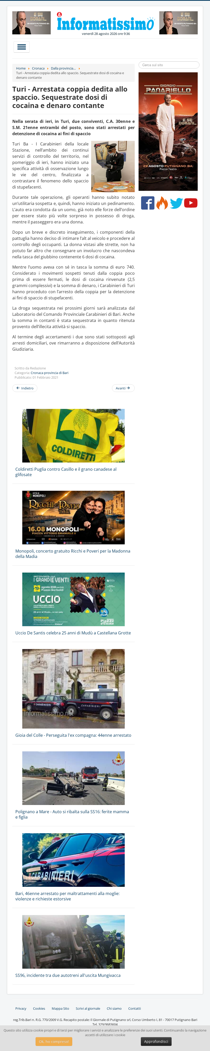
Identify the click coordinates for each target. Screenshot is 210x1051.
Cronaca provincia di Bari (49, 372)
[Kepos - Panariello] (168, 131)
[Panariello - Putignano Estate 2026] (31, 22)
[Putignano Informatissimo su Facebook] (146, 205)
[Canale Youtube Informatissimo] (189, 205)
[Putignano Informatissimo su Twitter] (175, 205)
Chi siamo (114, 1008)
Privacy (20, 1008)
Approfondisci (156, 1041)
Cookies (39, 1008)
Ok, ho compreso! (54, 1041)
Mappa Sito (60, 1008)
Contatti (134, 1008)
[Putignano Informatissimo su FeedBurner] (161, 205)
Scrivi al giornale (88, 1008)
